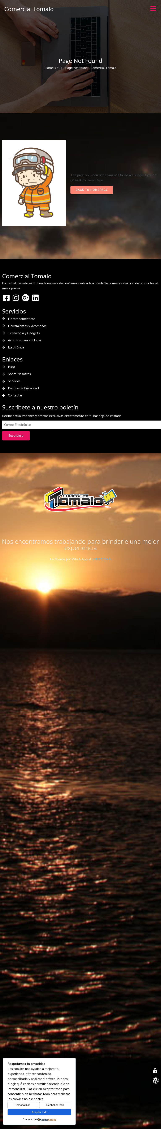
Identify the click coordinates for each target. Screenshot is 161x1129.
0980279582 (101, 559)
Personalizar (22, 1105)
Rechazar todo (55, 1105)
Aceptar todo (39, 1112)
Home (49, 68)
